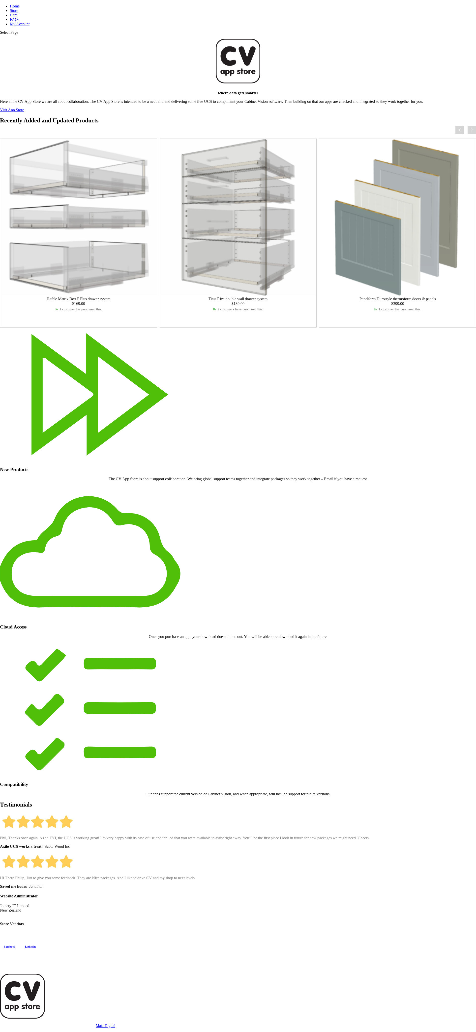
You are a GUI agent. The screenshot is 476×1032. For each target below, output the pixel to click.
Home (15, 6)
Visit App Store (12, 110)
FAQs (14, 19)
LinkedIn (30, 946)
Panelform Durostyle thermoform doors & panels (397, 299)
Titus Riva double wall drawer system (238, 299)
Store (14, 10)
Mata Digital (105, 1026)
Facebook (9, 946)
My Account (20, 24)
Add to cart (78, 318)
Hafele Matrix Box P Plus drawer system (78, 299)
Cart (13, 15)
